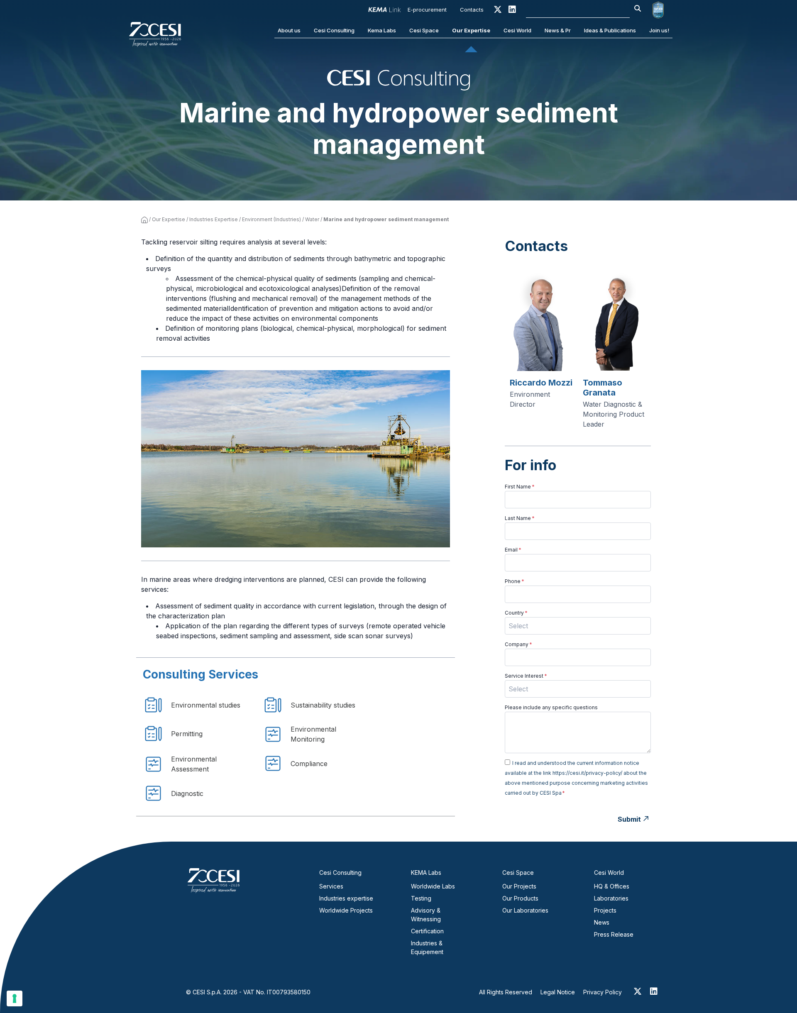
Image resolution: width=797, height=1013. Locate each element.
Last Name (520, 518)
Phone (514, 581)
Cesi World (517, 30)
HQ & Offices (611, 886)
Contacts (472, 9)
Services (331, 886)
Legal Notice (557, 992)
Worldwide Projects (346, 910)
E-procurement (427, 9)
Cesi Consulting (334, 30)
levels (316, 242)
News (601, 922)
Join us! (659, 30)
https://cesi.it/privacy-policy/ (587, 773)
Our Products (520, 898)
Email (513, 550)
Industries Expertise (213, 219)
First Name (520, 486)
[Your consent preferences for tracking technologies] (14, 998)
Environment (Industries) (271, 219)
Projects (605, 910)
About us (289, 30)
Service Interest (526, 676)
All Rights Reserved (505, 992)
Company (518, 644)
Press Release (613, 934)
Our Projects (519, 886)
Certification (427, 931)
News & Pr (558, 30)
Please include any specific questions (551, 707)
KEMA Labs (426, 872)
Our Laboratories (525, 910)
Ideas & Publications (610, 30)
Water (312, 219)
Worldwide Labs (433, 886)
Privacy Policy (602, 992)
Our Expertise (471, 30)
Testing (421, 898)
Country (516, 613)
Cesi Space (424, 30)
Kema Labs (382, 30)
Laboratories (611, 898)
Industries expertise (346, 898)
